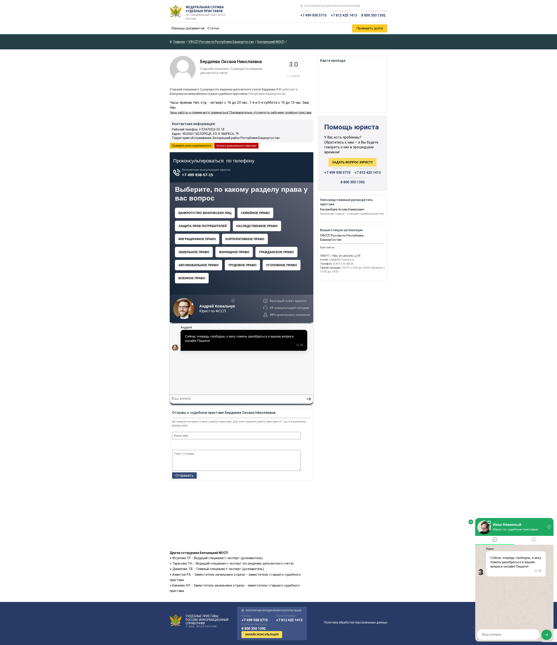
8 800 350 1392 (373, 15)
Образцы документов (188, 28)
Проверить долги (369, 28)
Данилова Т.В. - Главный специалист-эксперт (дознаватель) (218, 569)
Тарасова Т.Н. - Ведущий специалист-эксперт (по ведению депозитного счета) (233, 563)
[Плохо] (180, 445)
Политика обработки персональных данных (355, 622)
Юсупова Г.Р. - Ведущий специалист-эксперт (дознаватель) (217, 558)
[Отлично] (192, 445)
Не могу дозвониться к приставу (236, 145)
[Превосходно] (198, 445)
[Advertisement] (241, 517)
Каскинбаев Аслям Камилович (342, 209)
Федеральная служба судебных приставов (205, 11)
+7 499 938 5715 (313, 15)
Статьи (213, 28)
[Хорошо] (186, 445)
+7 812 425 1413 (344, 15)
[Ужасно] (175, 445)
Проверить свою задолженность (191, 145)
